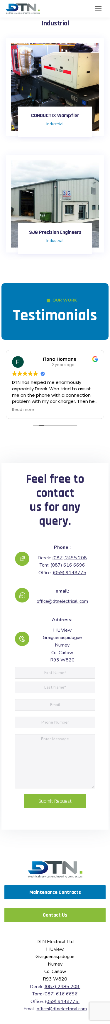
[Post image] (55, 87)
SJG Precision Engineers (55, 232)
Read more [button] (23, 409)
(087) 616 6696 (67, 565)
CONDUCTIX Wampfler (55, 115)
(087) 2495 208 (69, 558)
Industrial (55, 124)
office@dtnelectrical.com (62, 1009)
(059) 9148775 (69, 573)
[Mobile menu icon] (98, 9)
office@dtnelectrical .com (62, 601)
